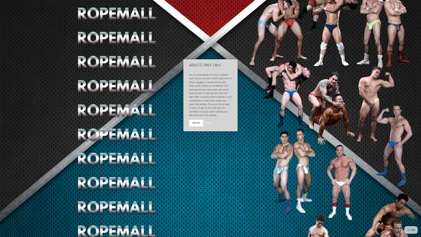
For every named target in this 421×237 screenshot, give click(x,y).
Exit (210, 123)
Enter (196, 123)
